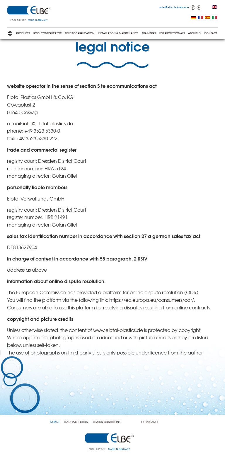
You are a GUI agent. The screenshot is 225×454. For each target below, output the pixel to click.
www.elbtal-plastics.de (118, 329)
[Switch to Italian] (214, 18)
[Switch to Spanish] (207, 18)
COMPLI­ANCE (150, 422)
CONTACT (210, 33)
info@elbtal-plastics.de (48, 123)
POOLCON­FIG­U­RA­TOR (47, 33)
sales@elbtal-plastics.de (174, 7)
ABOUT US (194, 33)
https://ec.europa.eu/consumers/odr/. (152, 299)
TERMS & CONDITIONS (106, 422)
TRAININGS (149, 33)
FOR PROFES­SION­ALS (172, 33)
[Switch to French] (200, 18)
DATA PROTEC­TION (76, 422)
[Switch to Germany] (193, 18)
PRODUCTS (23, 33)
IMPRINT (54, 422)
